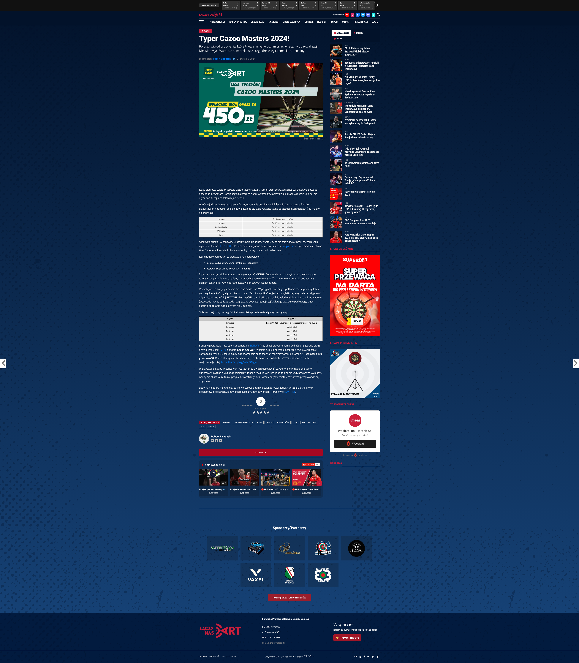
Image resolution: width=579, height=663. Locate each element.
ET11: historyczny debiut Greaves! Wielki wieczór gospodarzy (357, 51)
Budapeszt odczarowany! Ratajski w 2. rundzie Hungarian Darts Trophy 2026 (362, 65)
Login (375, 22)
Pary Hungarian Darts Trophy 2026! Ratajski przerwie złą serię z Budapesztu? (361, 237)
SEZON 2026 (257, 22)
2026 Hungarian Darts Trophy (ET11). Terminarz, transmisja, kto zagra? (362, 80)
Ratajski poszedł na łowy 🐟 (212, 489)
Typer (334, 22)
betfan (226, 422)
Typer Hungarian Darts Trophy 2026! (360, 193)
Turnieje (308, 22)
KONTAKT (289, 391)
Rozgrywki (288, 246)
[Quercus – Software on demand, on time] (309, 656)
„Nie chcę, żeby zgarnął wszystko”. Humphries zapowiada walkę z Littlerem (362, 151)
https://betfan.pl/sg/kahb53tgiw (239, 362)
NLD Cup (321, 22)
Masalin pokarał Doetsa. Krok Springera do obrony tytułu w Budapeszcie (360, 94)
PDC (202, 426)
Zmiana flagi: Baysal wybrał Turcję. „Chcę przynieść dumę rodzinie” (360, 180)
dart (259, 422)
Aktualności (217, 22)
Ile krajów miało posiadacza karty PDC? (362, 164)
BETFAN (254, 345)
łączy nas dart (309, 422)
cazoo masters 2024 (243, 422)
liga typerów (282, 422)
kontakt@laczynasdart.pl (274, 642)
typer (211, 426)
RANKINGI (274, 22)
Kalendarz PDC (238, 22)
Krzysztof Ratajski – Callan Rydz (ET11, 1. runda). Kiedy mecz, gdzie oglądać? (361, 209)
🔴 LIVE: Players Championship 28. (306, 489)
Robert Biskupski (222, 58)
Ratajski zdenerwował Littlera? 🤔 (244, 489)
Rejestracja (361, 22)
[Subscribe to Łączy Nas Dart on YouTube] (311, 464)
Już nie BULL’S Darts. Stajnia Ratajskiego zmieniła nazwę (360, 136)
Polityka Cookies (230, 656)
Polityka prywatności (209, 656)
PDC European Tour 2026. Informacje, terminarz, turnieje (360, 222)
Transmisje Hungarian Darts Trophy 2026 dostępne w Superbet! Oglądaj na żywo (359, 108)
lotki (295, 422)
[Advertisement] (261, 165)
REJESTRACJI (226, 246)
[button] (202, 483)
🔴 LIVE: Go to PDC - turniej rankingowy (275, 489)
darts (269, 422)
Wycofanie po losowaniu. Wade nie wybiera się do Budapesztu (361, 121)
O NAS (345, 22)
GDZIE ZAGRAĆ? (291, 22)
